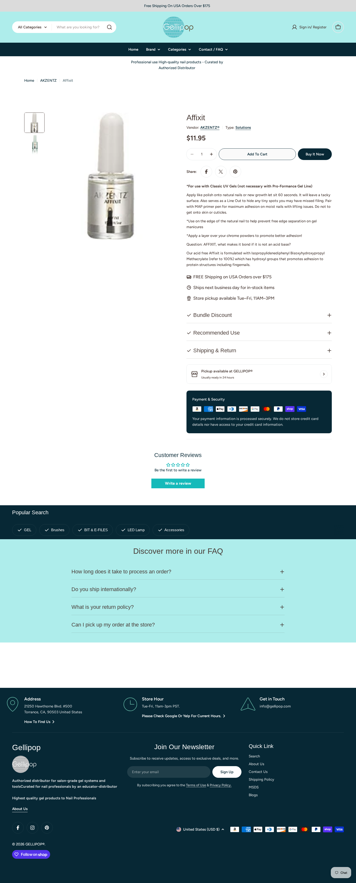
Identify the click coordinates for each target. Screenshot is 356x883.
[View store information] (324, 374)
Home (29, 80)
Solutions (243, 127)
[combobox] (64, 27)
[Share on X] (221, 171)
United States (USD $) (201, 829)
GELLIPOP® (35, 844)
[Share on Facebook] (206, 171)
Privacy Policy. (221, 785)
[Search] (109, 27)
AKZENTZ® (209, 127)
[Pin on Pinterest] (235, 171)
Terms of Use (196, 785)
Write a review (178, 483)
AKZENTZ (48, 80)
